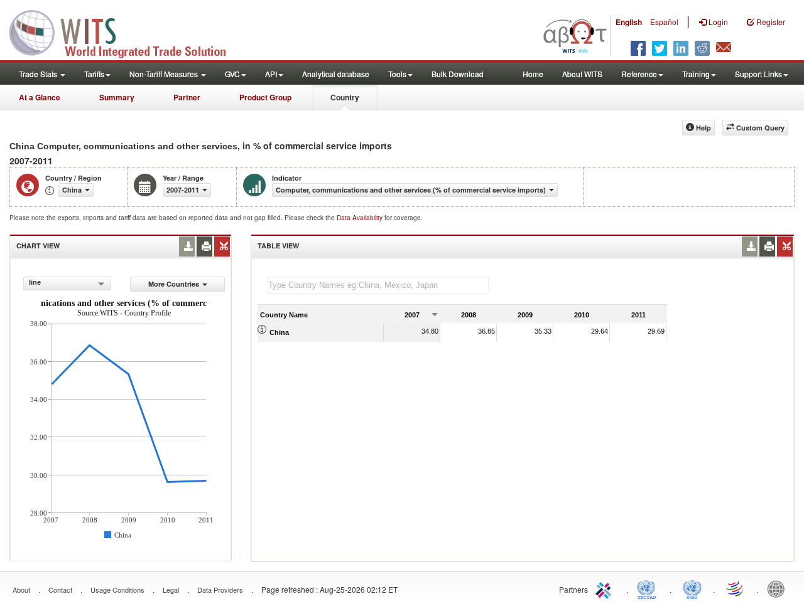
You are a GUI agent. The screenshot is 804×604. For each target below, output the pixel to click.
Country (344, 97)
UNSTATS (692, 588)
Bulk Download (458, 73)
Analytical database (335, 73)
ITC (605, 588)
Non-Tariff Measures (164, 73)
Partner (186, 97)
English (629, 22)
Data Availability (360, 217)
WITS (125, 31)
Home (533, 73)
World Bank (778, 588)
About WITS (582, 73)
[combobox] (67, 283)
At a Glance (39, 97)
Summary (116, 97)
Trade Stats (39, 73)
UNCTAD (648, 588)
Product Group (265, 97)
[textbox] (378, 285)
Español (664, 21)
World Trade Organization (735, 588)
